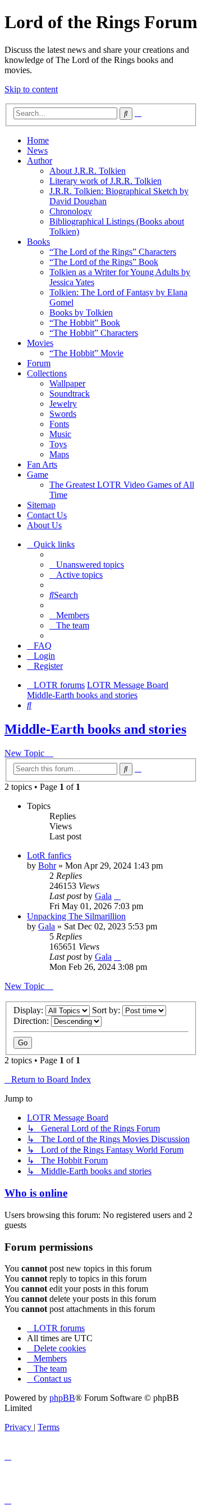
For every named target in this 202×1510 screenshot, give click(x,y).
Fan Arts (42, 464)
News (37, 150)
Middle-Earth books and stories (95, 729)
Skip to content (31, 89)
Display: (29, 1010)
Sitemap (41, 505)
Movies (40, 343)
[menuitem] (86, 564)
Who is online (35, 1193)
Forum (38, 363)
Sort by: (107, 1010)
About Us (44, 525)
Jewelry (63, 403)
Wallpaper (67, 383)
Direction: (32, 1021)
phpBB (62, 1398)
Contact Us (47, 515)
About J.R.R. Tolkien (87, 171)
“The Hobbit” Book (84, 322)
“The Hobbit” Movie (86, 353)
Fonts (59, 424)
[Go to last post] (117, 896)
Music (60, 434)
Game (37, 474)
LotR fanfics (49, 855)
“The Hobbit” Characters (93, 333)
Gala (103, 896)
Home (38, 140)
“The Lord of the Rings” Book (103, 262)
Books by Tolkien (81, 312)
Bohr (47, 865)
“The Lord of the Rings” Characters (112, 252)
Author (39, 160)
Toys (58, 444)
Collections (47, 373)
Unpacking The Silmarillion (76, 916)
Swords (62, 414)
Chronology (70, 211)
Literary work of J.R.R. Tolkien (105, 181)
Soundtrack (69, 393)
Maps (59, 454)
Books (38, 241)
